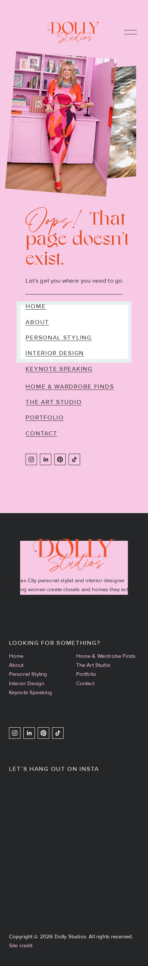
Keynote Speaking (59, 369)
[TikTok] (74, 459)
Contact (41, 433)
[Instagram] (31, 459)
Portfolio (45, 417)
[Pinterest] (60, 459)
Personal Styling (59, 337)
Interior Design (55, 353)
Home (36, 306)
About (37, 322)
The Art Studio (54, 402)
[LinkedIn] (45, 459)
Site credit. (21, 945)
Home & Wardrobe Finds (70, 386)
